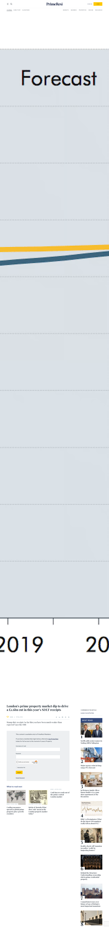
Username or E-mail (21, 746)
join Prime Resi (53, 739)
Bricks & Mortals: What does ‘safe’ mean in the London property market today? (38, 810)
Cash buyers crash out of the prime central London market (59, 794)
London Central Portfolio (87, 713)
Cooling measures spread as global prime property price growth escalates (15, 810)
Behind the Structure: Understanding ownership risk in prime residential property (91, 876)
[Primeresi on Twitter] (56, 717)
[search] (11, 4)
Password (18, 753)
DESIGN (91, 10)
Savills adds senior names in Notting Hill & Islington (91, 742)
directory (17, 10)
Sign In (89, 4)
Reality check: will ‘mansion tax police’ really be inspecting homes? (91, 848)
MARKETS (66, 10)
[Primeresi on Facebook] (62, 717)
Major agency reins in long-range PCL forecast (91, 766)
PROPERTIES (82, 10)
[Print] (68, 717)
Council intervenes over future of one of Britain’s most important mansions (90, 904)
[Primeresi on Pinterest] (65, 717)
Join (97, 4)
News (11, 717)
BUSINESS (74, 10)
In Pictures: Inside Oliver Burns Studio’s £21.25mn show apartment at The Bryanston (90, 793)
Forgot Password (20, 778)
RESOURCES (98, 10)
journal (9, 10)
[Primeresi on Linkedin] (59, 717)
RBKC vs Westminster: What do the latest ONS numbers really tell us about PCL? (91, 821)
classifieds (26, 10)
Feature (31, 804)
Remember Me (21, 767)
